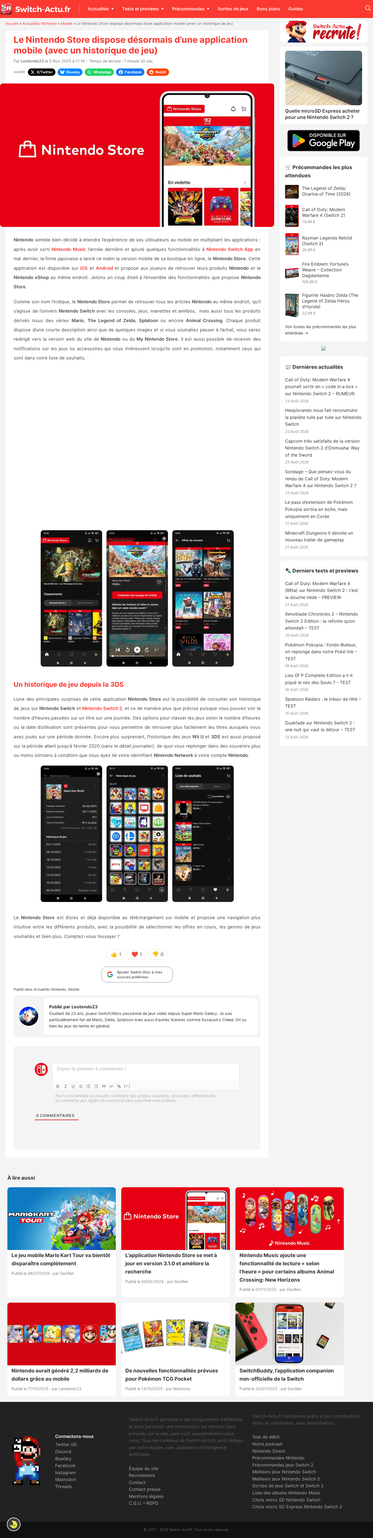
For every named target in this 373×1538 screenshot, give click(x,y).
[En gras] (58, 1086)
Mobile (66, 23)
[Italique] (65, 1086)
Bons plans (268, 8)
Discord (63, 1451)
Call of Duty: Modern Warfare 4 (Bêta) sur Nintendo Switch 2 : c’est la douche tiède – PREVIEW (321, 590)
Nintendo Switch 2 (102, 708)
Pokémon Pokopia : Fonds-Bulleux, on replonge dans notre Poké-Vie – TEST (321, 651)
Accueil (11, 23)
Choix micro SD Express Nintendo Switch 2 (297, 1506)
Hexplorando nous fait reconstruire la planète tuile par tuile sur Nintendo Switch (323, 417)
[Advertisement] (137, 448)
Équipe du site (143, 1468)
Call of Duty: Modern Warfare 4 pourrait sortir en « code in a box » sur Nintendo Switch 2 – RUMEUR (321, 386)
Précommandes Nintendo (278, 1458)
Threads (63, 1486)
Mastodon (65, 1479)
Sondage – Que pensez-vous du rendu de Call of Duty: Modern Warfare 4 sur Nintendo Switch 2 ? (320, 478)
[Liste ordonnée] (88, 1086)
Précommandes (188, 8)
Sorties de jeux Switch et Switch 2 (288, 1485)
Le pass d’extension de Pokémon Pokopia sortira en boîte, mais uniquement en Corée (319, 509)
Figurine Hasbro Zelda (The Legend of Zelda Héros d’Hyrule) (330, 300)
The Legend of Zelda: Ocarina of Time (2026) (326, 191)
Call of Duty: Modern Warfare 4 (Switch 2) (323, 212)
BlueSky (63, 1458)
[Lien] (119, 1086)
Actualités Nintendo (39, 23)
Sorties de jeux (233, 8)
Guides (295, 8)
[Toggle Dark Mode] (13, 1524)
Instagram (65, 1472)
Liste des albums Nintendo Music (286, 1492)
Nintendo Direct (268, 1451)
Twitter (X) (66, 1444)
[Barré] (81, 1086)
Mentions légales (146, 1496)
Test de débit (266, 1437)
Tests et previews (140, 8)
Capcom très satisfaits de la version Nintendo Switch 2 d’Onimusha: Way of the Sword (322, 448)
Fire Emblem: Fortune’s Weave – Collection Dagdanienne (325, 269)
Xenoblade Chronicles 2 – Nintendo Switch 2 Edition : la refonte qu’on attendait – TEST (321, 621)
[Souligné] (73, 1086)
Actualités (98, 8)
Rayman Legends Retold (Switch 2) (327, 240)
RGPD (152, 1503)
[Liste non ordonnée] (96, 1086)
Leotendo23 (32, 61)
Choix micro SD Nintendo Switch (286, 1500)
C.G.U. (135, 1503)
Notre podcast (267, 1444)
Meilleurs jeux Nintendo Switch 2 (286, 1479)
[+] (127, 1086)
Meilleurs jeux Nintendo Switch (284, 1471)
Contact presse (145, 1489)
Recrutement (142, 1475)
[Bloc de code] (111, 1086)
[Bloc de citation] (104, 1086)
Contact (137, 1482)
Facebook (65, 1465)
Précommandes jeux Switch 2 (282, 1465)
